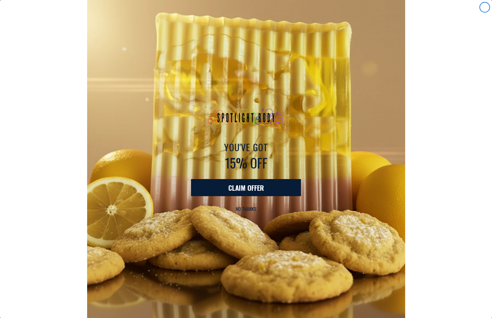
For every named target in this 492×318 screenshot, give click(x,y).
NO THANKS (246, 209)
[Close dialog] (485, 7)
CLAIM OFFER (246, 187)
